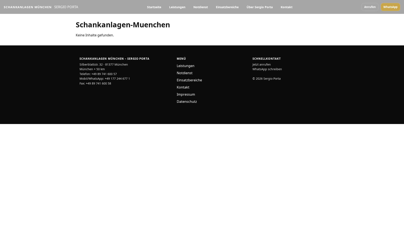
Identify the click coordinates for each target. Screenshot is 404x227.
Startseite (154, 7)
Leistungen (177, 7)
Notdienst (200, 7)
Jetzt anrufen (261, 64)
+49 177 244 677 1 (117, 79)
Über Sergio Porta (260, 7)
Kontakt (286, 7)
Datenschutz (187, 101)
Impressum (186, 94)
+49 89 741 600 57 (104, 74)
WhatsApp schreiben (267, 69)
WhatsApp (390, 7)
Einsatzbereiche (227, 7)
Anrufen (370, 7)
